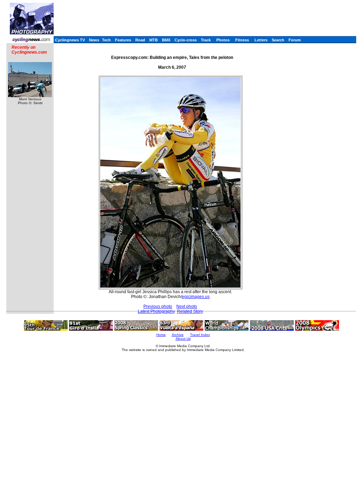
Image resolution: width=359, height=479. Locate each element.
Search (278, 40)
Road (140, 40)
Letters (261, 40)
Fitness (242, 40)
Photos (223, 40)
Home (161, 335)
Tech (106, 40)
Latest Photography (156, 311)
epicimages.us (196, 296)
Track (206, 40)
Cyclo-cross (186, 40)
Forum (295, 40)
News (94, 40)
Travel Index (200, 335)
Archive (178, 335)
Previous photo (157, 306)
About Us (183, 338)
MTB (153, 40)
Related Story (190, 311)
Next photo (186, 306)
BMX (166, 40)
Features (123, 40)
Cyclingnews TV (70, 40)
